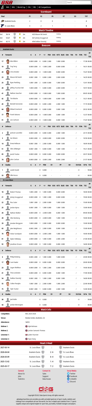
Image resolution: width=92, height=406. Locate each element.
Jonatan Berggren (16, 223)
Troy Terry (13, 66)
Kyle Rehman (32, 326)
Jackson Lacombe (16, 132)
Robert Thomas (15, 192)
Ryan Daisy (32, 339)
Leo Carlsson (14, 120)
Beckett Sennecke (16, 104)
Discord (73, 381)
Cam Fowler (14, 262)
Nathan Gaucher (16, 93)
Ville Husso (14, 175)
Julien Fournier (33, 334)
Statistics (21, 379)
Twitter (72, 373)
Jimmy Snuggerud (16, 197)
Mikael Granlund (16, 109)
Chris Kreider (14, 72)
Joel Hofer (13, 299)
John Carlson (14, 159)
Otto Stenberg (15, 218)
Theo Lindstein (15, 273)
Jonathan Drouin (16, 244)
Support (45, 376)
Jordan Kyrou (14, 207)
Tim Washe (14, 98)
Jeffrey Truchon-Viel (17, 88)
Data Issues (47, 379)
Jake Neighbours (16, 228)
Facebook (73, 376)
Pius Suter (13, 202)
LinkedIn (73, 379)
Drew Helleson (15, 143)
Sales (44, 373)
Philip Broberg (15, 257)
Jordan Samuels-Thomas (36, 330)
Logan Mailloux (15, 267)
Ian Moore (13, 138)
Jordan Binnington (16, 304)
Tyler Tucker (14, 289)
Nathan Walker (15, 213)
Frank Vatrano (15, 114)
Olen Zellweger (15, 148)
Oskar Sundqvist (16, 233)
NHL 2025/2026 (30, 313)
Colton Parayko (15, 283)
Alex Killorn (14, 61)
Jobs (19, 376)
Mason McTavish (16, 77)
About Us (21, 373)
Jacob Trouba (14, 154)
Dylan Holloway (15, 239)
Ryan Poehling (15, 82)
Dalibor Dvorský (15, 278)
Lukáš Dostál (14, 170)
